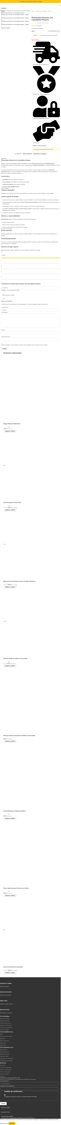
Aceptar (12, 1123)
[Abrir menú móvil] (1, 5)
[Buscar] (58, 5)
